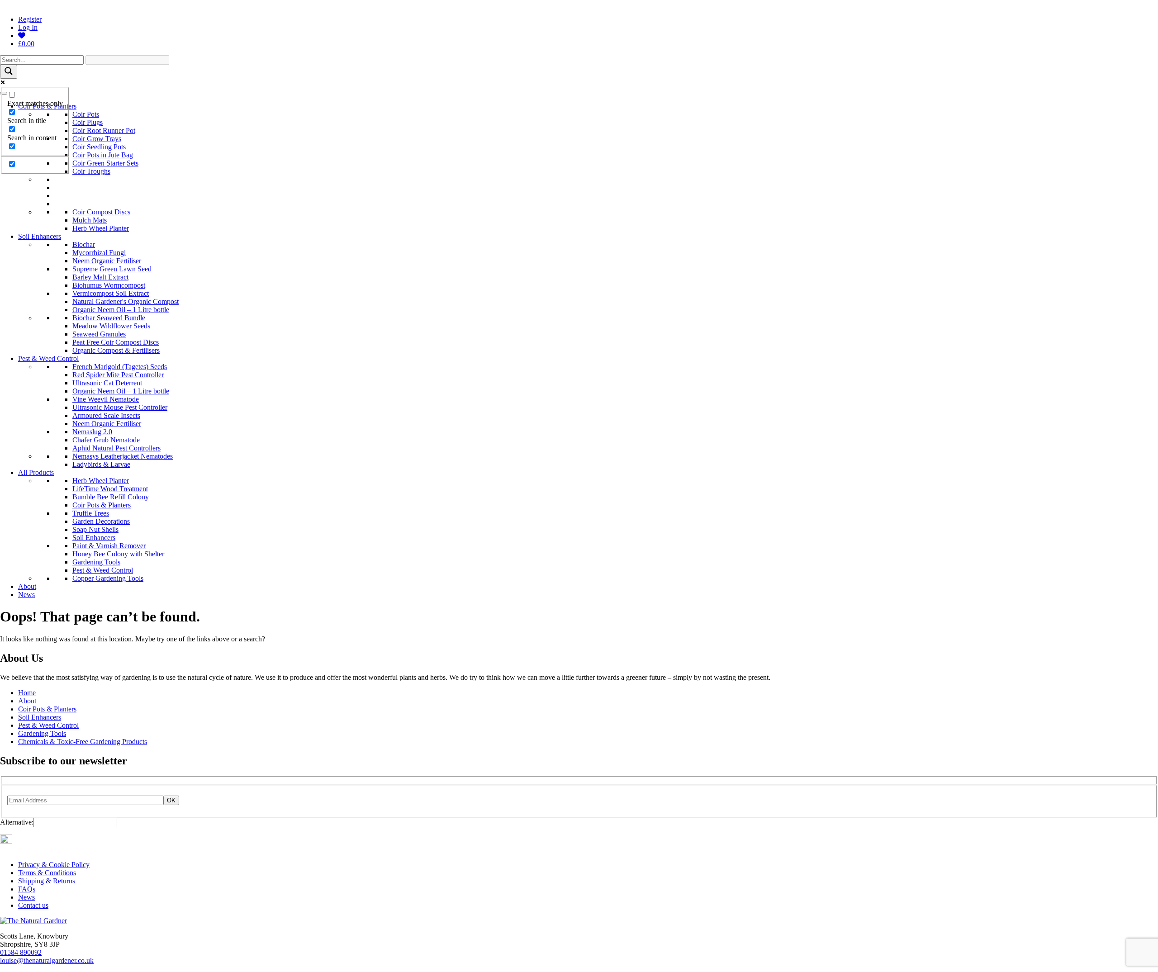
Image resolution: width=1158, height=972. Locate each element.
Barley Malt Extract (100, 277)
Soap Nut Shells (95, 529)
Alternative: (16, 822)
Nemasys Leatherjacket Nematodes (122, 456)
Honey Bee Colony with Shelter (118, 554)
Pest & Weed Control (48, 358)
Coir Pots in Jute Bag (102, 155)
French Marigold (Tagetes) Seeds (119, 366)
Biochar (83, 244)
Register (30, 19)
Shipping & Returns (46, 881)
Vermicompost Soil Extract (110, 293)
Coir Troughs (91, 171)
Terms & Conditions (47, 873)
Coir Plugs (87, 122)
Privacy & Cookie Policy (54, 864)
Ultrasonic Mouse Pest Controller (119, 407)
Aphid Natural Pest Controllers (116, 448)
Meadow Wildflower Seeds (111, 326)
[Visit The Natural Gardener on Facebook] (16, 841)
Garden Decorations (101, 521)
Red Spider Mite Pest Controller (118, 375)
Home (27, 693)
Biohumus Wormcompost (108, 285)
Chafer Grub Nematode (106, 440)
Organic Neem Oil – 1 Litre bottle (120, 309)
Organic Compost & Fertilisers (116, 350)
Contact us (33, 905)
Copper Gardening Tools (107, 578)
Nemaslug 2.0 (92, 432)
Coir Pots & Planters (101, 505)
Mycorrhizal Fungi (99, 252)
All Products (36, 472)
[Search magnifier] (8, 72)
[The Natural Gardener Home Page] (33, 921)
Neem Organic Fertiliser (106, 261)
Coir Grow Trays (96, 138)
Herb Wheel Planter (100, 228)
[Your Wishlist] (21, 35)
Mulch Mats (89, 220)
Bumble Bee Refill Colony (110, 497)
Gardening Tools (96, 562)
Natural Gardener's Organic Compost (125, 301)
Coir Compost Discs (101, 212)
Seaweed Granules (99, 334)
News (26, 594)
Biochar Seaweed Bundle (108, 318)
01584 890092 (21, 952)
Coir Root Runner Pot (103, 130)
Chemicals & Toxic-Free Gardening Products (82, 741)
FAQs (26, 889)
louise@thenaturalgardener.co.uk (47, 960)
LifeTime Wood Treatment (110, 489)
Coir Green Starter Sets (105, 163)
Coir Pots (85, 114)
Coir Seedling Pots (99, 147)
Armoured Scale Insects (106, 415)
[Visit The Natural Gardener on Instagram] (6, 841)
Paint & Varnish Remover (109, 546)
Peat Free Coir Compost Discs (115, 342)
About (27, 586)
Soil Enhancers (39, 236)
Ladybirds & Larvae (101, 464)
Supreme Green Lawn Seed (112, 269)
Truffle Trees (90, 513)
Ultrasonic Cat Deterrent (107, 383)
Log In (28, 27)
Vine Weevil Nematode (105, 399)
